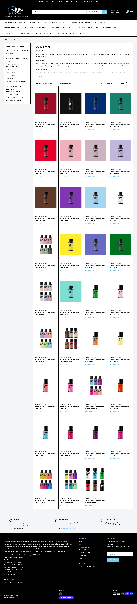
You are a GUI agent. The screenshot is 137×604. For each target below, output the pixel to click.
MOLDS (70, 28)
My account (115, 12)
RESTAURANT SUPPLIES (24, 34)
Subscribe (113, 560)
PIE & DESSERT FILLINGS (11, 28)
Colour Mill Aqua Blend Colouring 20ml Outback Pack (70, 360)
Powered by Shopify (9, 597)
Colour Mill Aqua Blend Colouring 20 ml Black (70, 125)
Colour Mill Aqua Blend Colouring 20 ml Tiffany (70, 313)
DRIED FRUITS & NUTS (106, 22)
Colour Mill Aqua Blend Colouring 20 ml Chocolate (45, 219)
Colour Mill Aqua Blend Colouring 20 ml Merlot (45, 125)
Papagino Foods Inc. (41, 122)
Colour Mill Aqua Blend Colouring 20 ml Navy (95, 125)
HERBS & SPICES (29, 28)
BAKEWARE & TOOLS (109, 28)
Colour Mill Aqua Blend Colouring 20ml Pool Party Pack (70, 501)
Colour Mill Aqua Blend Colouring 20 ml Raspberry (70, 454)
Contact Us (82, 555)
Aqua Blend (12, 39)
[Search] (104, 12)
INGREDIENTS (42, 28)
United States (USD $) (10, 591)
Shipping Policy (84, 547)
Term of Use (83, 564)
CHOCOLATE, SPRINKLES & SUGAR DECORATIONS (78, 22)
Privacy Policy (83, 561)
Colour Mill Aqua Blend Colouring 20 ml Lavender (120, 172)
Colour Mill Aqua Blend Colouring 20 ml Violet (95, 266)
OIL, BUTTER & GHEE (58, 28)
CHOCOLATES (33, 22)
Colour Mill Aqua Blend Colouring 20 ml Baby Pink (120, 313)
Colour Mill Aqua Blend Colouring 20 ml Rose (70, 172)
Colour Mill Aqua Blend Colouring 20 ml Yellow (70, 266)
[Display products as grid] (126, 83)
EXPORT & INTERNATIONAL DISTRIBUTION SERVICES (71, 34)
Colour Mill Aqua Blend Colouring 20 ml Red (45, 172)
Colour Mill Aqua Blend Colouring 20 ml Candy (70, 407)
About (81, 541)
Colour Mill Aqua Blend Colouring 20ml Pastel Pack (45, 360)
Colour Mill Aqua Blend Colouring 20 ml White (120, 219)
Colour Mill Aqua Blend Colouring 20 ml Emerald (120, 125)
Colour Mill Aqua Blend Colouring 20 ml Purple (70, 219)
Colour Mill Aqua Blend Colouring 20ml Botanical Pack (45, 266)
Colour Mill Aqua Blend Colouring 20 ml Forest (120, 266)
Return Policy (83, 550)
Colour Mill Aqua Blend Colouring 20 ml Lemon (120, 360)
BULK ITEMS (7, 34)
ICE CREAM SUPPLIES (42, 34)
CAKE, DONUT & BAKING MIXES (13, 22)
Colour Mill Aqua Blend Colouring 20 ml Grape (95, 454)
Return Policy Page (69, 528)
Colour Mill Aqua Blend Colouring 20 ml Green (95, 313)
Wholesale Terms (84, 553)
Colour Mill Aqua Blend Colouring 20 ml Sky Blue (45, 454)
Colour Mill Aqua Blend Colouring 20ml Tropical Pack (45, 501)
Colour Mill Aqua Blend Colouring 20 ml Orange (95, 360)
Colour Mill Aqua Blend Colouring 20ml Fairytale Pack (95, 407)
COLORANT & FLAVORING (50, 22)
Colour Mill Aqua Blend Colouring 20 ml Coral (45, 407)
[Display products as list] (129, 83)
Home (5, 39)
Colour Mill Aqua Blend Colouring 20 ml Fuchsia (120, 454)
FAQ (80, 558)
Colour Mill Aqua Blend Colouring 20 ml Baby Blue (95, 219)
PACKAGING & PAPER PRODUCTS (88, 28)
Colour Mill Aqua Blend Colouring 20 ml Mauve (95, 172)
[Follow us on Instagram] (60, 593)
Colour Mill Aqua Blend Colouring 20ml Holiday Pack (95, 501)
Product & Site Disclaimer (87, 566)
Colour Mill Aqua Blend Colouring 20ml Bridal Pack (45, 313)
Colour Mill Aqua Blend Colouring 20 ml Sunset (120, 407)
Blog (80, 544)
